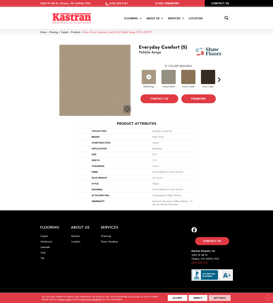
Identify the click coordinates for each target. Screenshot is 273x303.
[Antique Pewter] (168, 77)
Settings (220, 298)
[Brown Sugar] (208, 77)
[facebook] (194, 230)
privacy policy (65, 299)
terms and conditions (91, 299)
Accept (177, 298)
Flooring (53, 32)
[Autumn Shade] (188, 77)
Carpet (64, 32)
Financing (198, 98)
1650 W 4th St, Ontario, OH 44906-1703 (65, 3)
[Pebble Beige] (149, 77)
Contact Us (159, 98)
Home (43, 32)
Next (219, 80)
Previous (137, 80)
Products (75, 32)
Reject (198, 298)
